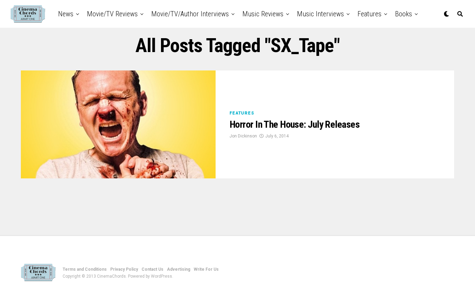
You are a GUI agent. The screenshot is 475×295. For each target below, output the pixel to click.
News (65, 14)
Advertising (178, 269)
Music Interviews (320, 14)
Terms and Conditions (85, 269)
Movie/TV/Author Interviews (190, 14)
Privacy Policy (124, 269)
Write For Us (206, 269)
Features (369, 14)
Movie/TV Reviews (112, 14)
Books (403, 14)
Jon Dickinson (243, 136)
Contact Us (152, 269)
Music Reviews (262, 14)
